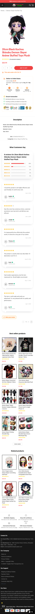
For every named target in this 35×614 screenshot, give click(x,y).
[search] (30, 5)
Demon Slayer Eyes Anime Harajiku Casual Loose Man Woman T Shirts (26, 355)
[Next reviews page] (31, 321)
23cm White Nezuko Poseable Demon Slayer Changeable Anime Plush (25, 472)
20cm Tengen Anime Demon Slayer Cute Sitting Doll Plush (9, 472)
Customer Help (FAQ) (6, 581)
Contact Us (4, 579)
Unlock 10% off (3, 606)
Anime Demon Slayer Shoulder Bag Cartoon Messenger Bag (24, 433)
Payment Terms (5, 574)
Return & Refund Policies (7, 576)
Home (2, 10)
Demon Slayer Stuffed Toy (14, 10)
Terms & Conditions (6, 556)
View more (17, 444)
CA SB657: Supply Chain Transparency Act (12, 563)
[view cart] (33, 5)
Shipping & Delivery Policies (8, 571)
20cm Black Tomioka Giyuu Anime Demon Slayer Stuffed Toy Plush (26, 499)
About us (3, 554)
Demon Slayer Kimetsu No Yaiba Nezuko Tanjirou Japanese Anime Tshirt (9, 355)
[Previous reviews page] (23, 321)
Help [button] (32, 611)
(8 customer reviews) (15, 59)
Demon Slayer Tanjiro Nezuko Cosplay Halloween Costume (9, 407)
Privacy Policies (5, 559)
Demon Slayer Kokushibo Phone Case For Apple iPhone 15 (25, 407)
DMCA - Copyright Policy (7, 561)
